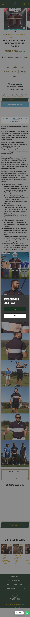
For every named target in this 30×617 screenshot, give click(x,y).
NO (15, 316)
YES (15, 309)
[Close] (27, 297)
